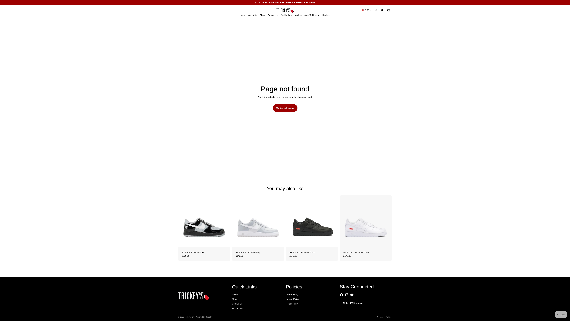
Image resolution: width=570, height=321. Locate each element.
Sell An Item (237, 308)
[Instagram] (347, 294)
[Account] (382, 10)
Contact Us (237, 304)
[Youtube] (352, 294)
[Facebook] (341, 294)
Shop (234, 299)
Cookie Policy (292, 294)
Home (235, 294)
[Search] (376, 10)
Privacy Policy (292, 299)
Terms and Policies (384, 317)
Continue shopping (285, 108)
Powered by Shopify (203, 317)
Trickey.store (190, 317)
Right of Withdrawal (353, 303)
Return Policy (292, 304)
